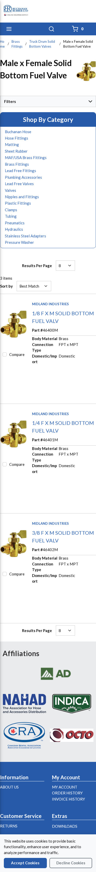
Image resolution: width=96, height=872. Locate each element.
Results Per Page (37, 265)
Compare (17, 354)
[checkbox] (5, 354)
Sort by (6, 286)
